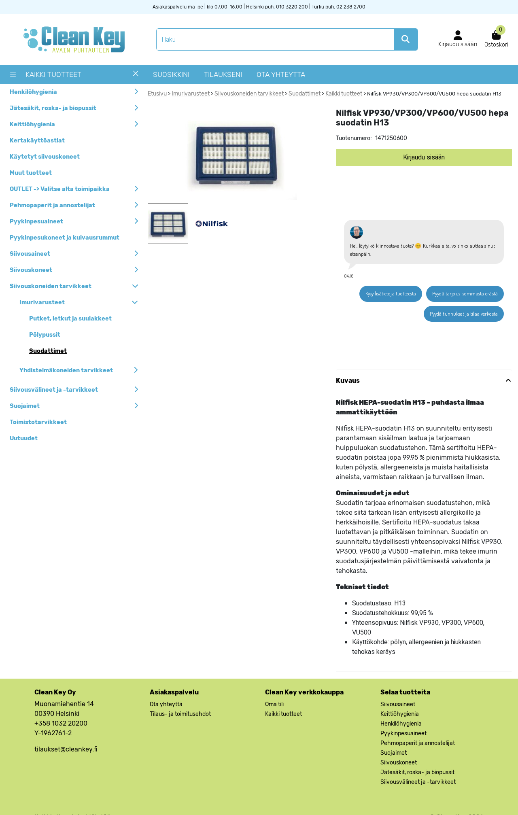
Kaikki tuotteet (53, 74)
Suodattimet (48, 351)
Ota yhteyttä (281, 74)
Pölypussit (44, 334)
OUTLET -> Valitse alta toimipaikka (60, 189)
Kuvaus (348, 380)
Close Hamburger (136, 76)
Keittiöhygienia (32, 124)
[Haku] (406, 39)
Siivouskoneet (31, 270)
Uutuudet (24, 438)
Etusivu (157, 93)
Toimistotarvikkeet (38, 422)
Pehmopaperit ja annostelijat (52, 205)
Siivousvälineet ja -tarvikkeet (54, 389)
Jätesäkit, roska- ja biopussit (53, 108)
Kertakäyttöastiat (37, 140)
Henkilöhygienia (33, 92)
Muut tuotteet (31, 173)
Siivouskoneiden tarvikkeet (50, 286)
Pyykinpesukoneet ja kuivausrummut (64, 237)
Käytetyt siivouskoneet (45, 156)
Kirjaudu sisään (424, 157)
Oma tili (274, 704)
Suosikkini (171, 74)
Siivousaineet (30, 253)
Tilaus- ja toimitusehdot (180, 714)
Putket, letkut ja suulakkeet (70, 318)
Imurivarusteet (42, 302)
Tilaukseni (223, 74)
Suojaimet (25, 406)
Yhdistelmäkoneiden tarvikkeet (66, 370)
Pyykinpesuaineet (36, 221)
